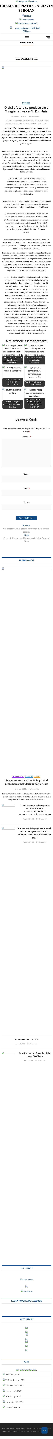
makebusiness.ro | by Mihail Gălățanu (18, 1428)
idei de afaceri (19, 123)
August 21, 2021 (28, 819)
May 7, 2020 (28, 1060)
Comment (26, 436)
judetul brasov (31, 123)
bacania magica (28, 120)
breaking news (18, 776)
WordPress (12, 1431)
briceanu (38, 120)
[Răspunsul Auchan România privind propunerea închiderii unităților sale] (27, 669)
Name (26, 474)
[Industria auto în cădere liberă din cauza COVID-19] (8, 1154)
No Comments (34, 117)
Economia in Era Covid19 (26, 1039)
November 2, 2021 (20, 789)
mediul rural (41, 123)
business (26, 103)
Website (26, 502)
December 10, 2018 (18, 117)
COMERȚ (37, 776)
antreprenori (17, 120)
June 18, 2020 (20, 1044)
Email (27, 488)
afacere (9, 120)
